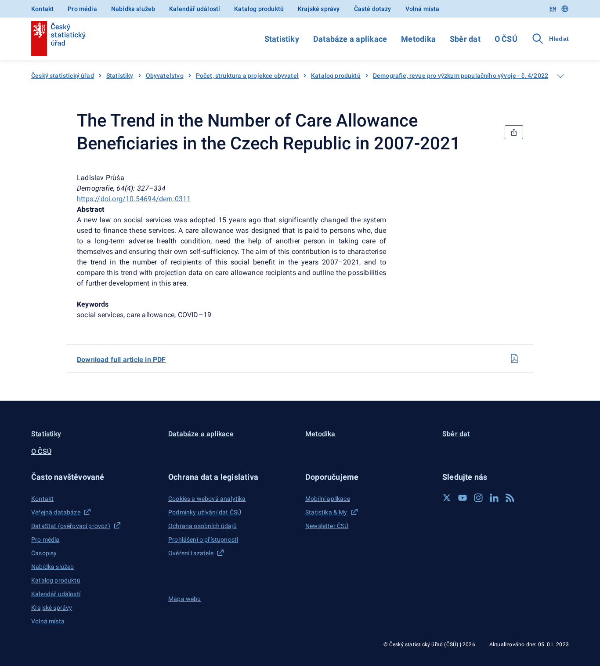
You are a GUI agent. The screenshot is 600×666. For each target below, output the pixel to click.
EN (552, 9)
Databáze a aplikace (350, 38)
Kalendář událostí (194, 8)
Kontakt (42, 8)
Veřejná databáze (55, 512)
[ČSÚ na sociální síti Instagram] (478, 497)
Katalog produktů (259, 8)
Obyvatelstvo (165, 75)
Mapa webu (184, 598)
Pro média (82, 8)
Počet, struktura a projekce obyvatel (247, 75)
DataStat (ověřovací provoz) (70, 525)
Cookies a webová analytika (207, 498)
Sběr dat (465, 38)
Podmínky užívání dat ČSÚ (204, 512)
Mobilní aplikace (327, 498)
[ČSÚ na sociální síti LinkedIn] (494, 497)
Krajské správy (319, 8)
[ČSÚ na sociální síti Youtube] (462, 497)
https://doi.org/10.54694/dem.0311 (134, 199)
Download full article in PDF (121, 359)
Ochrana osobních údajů (202, 525)
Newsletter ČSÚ (326, 525)
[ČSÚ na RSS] (510, 497)
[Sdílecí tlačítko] (514, 132)
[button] (94, 477)
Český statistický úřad (62, 75)
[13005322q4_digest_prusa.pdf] (514, 358)
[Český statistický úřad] (58, 38)
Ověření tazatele (190, 553)
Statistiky (281, 38)
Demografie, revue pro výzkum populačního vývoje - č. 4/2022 (460, 75)
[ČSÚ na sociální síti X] (446, 497)
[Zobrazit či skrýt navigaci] (560, 76)
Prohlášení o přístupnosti (203, 539)
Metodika (418, 38)
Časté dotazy (372, 8)
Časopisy (44, 553)
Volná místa (422, 8)
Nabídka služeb (133, 8)
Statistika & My (326, 512)
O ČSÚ (506, 38)
